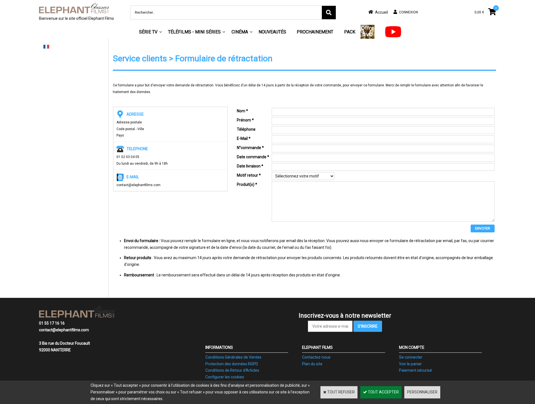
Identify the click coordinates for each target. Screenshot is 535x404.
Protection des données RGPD (231, 364)
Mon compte (411, 347)
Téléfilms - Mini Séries (194, 32)
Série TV (148, 32)
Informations (219, 347)
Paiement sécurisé (415, 370)
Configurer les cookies (224, 377)
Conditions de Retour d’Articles (232, 370)
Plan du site (312, 364)
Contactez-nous (316, 357)
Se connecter (410, 357)
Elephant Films (317, 347)
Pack (349, 32)
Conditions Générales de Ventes (233, 357)
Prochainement (315, 32)
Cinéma (240, 32)
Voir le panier (410, 364)
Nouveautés (272, 32)
